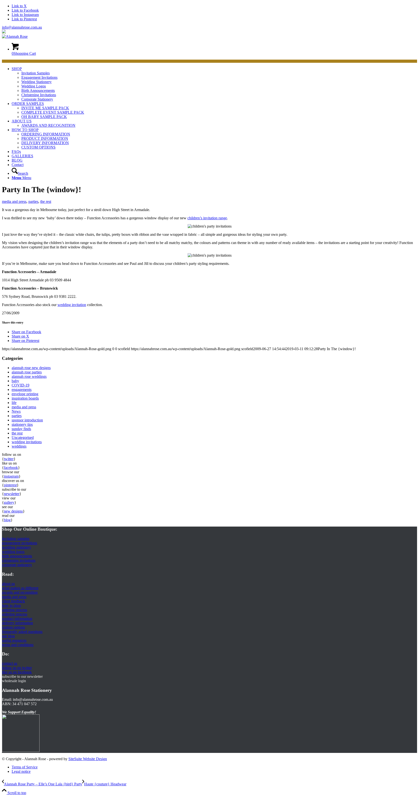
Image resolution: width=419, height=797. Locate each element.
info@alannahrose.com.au (22, 27)
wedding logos (13, 552)
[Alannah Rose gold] (15, 36)
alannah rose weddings (29, 376)
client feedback (13, 601)
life (14, 403)
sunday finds (21, 429)
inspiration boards (25, 398)
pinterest (10, 485)
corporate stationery (17, 565)
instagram (11, 476)
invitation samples (15, 539)
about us (8, 584)
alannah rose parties (27, 372)
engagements (22, 389)
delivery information (17, 623)
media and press (14, 201)
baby (15, 381)
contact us (9, 663)
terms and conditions (17, 645)
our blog (8, 636)
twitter (9, 459)
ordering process (14, 610)
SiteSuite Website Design (87, 759)
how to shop (11, 605)
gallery (9, 502)
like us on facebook (17, 672)
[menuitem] (214, 84)
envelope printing (25, 394)
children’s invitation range (207, 218)
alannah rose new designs (31, 368)
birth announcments (17, 556)
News (16, 411)
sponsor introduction (27, 420)
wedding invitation (71, 305)
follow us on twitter (17, 668)
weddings (19, 446)
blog (7, 520)
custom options (13, 627)
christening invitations (18, 560)
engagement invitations (19, 543)
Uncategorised (23, 437)
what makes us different (20, 588)
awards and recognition (20, 592)
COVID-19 (20, 385)
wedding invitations (27, 442)
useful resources (14, 640)
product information (17, 618)
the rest (45, 201)
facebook (11, 468)
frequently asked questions (22, 632)
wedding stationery (16, 547)
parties (33, 201)
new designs (13, 511)
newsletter (11, 494)
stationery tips (22, 424)
